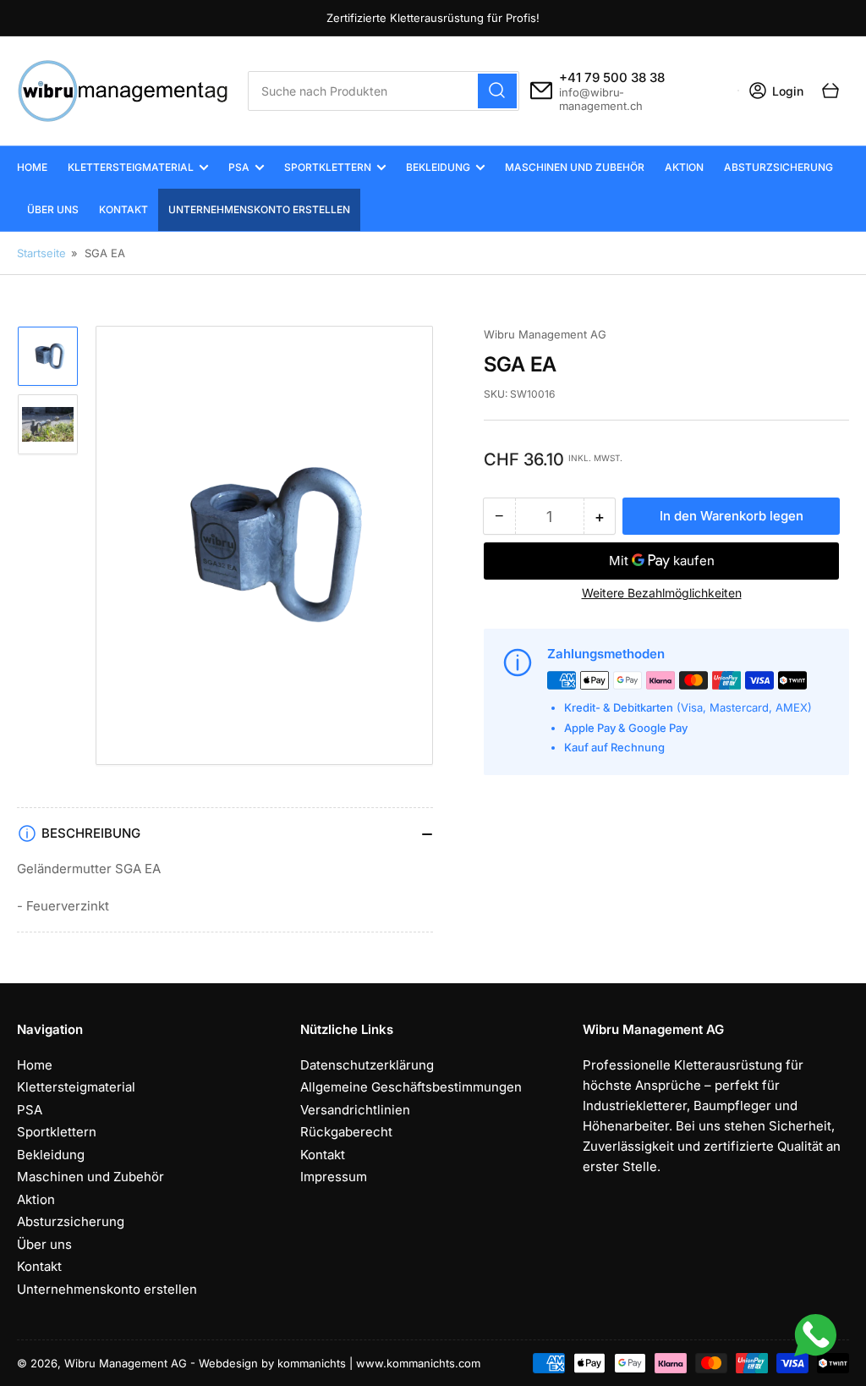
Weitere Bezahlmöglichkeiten (662, 593)
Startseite (41, 253)
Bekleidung (438, 167)
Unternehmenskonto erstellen (259, 209)
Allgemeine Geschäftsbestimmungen (411, 1087)
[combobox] (383, 91)
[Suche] (497, 90)
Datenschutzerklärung (367, 1065)
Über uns (53, 209)
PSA (238, 167)
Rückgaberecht (346, 1132)
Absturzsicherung (778, 167)
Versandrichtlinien (355, 1110)
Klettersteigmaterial (131, 167)
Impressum (333, 1177)
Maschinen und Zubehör (574, 167)
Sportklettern (327, 167)
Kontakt (123, 209)
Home (32, 167)
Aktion (684, 167)
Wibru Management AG (545, 334)
